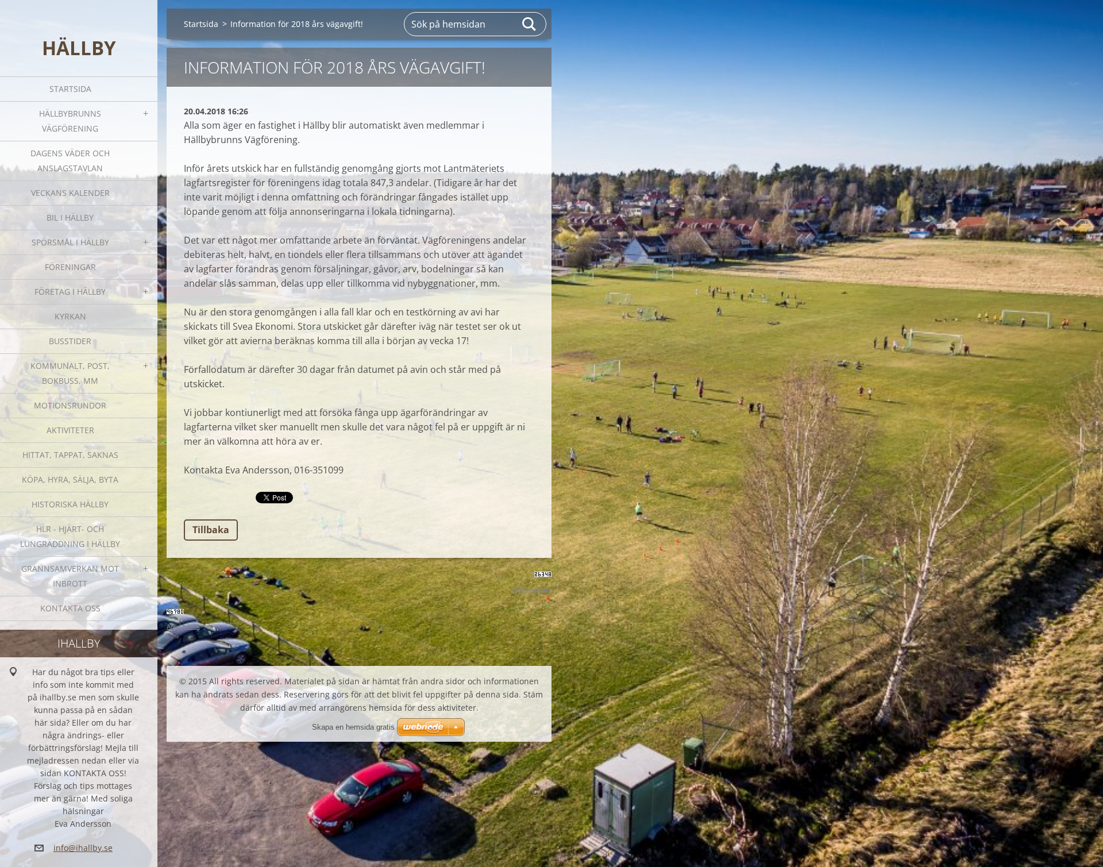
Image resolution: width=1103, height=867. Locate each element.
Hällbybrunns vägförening (70, 121)
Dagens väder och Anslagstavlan (70, 161)
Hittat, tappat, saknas (70, 454)
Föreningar (70, 266)
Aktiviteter (70, 430)
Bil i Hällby (70, 217)
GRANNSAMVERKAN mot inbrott (70, 576)
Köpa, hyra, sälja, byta (70, 479)
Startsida (70, 88)
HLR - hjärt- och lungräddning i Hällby (70, 536)
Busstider (70, 341)
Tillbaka (210, 529)
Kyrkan (70, 316)
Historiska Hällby (70, 504)
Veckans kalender (70, 192)
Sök (529, 24)
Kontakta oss (70, 608)
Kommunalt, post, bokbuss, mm (70, 373)
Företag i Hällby (70, 291)
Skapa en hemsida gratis (353, 727)
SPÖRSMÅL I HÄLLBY (70, 242)
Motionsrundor (70, 405)
